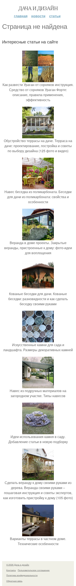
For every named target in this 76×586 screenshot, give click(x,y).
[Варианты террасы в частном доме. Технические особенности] (38, 533)
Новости (38, 15)
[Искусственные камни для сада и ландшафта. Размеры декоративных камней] (38, 339)
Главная (20, 15)
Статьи (55, 15)
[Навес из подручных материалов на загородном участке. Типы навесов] (38, 385)
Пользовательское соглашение (34, 570)
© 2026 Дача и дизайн (17, 564)
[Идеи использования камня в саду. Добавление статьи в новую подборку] (38, 431)
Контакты (11, 570)
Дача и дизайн (38, 8)
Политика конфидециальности (22, 575)
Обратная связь (14, 580)
